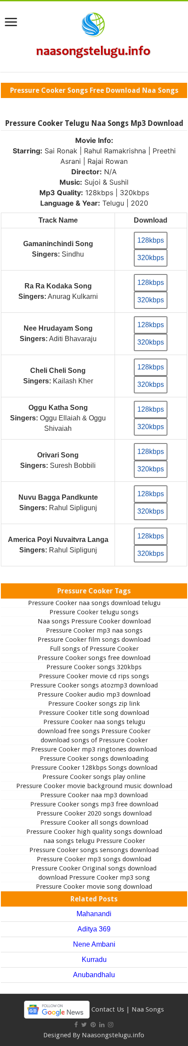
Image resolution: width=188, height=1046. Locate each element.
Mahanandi (94, 913)
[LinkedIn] (101, 1024)
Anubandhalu (94, 974)
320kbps (150, 257)
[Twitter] (84, 1024)
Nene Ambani (94, 944)
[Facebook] (76, 1024)
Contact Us (107, 1009)
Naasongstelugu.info (113, 1035)
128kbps (150, 240)
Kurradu (94, 959)
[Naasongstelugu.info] (94, 34)
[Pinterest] (93, 1024)
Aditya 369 (94, 929)
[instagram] (110, 1024)
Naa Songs (148, 1009)
